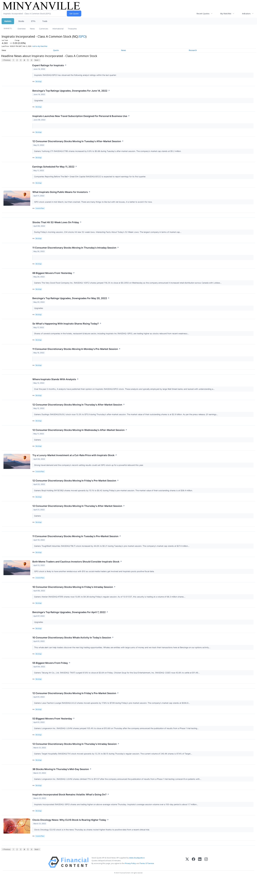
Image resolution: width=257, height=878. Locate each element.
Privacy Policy (130, 863)
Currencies (43, 28)
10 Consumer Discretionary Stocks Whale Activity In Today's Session (73, 637)
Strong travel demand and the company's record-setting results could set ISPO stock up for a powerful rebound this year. (89, 465)
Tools (44, 21)
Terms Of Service (147, 863)
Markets (7, 21)
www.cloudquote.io (137, 858)
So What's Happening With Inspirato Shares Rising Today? (66, 323)
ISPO (82, 36)
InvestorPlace (40, 208)
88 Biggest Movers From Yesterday (53, 273)
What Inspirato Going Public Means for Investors (61, 192)
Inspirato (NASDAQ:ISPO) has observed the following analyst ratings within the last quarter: (75, 75)
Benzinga (38, 81)
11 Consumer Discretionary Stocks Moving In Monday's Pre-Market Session (76, 349)
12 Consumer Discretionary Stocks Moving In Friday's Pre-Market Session (75, 480)
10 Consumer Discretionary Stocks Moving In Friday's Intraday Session (74, 587)
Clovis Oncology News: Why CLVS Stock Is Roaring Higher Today (70, 819)
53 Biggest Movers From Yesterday (53, 718)
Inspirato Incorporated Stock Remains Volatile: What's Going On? (70, 794)
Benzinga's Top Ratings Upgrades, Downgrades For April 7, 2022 (70, 612)
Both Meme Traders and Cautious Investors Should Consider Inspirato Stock (77, 561)
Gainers (37, 440)
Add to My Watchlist (39, 46)
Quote (56, 50)
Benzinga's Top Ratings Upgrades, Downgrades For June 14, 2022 (71, 90)
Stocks (21, 21)
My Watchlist (225, 13)
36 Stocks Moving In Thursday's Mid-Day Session (61, 769)
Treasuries (72, 28)
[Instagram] (206, 862)
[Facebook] (193, 862)
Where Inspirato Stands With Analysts (55, 379)
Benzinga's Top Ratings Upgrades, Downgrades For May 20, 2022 (70, 298)
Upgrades (39, 100)
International (57, 28)
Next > (37, 60)
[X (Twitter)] (187, 862)
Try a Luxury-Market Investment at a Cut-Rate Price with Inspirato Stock (74, 455)
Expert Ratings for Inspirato (49, 65)
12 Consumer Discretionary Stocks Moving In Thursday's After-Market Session (78, 404)
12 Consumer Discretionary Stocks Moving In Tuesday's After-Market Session (78, 141)
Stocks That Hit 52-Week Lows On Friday (57, 222)
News (32, 28)
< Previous (6, 60)
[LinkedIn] (200, 862)
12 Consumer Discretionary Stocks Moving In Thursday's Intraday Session (75, 744)
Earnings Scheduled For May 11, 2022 (54, 166)
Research (193, 50)
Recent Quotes (202, 13)
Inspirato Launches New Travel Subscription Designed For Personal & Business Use (81, 116)
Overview (22, 28)
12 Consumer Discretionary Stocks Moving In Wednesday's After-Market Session (79, 430)
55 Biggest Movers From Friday (51, 663)
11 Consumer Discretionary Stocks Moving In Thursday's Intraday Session (75, 247)
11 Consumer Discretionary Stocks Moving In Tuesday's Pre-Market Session (76, 536)
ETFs (33, 21)
